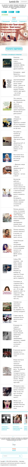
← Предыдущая (5, 21)
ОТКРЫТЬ (14, 21)
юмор (14, 19)
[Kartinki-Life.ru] (14, 2)
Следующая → (23, 21)
